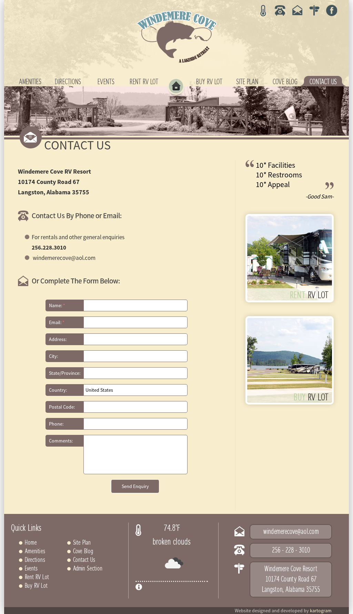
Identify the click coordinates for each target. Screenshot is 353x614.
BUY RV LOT (209, 82)
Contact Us (84, 560)
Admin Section (87, 569)
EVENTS (106, 82)
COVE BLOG (285, 82)
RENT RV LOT (144, 82)
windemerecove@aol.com (291, 531)
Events (31, 569)
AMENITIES (30, 82)
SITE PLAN (247, 82)
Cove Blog (83, 551)
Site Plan (82, 543)
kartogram (321, 610)
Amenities (35, 551)
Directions (35, 560)
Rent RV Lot (37, 577)
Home (31, 543)
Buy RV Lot (36, 586)
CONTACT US (323, 82)
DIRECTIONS (68, 82)
